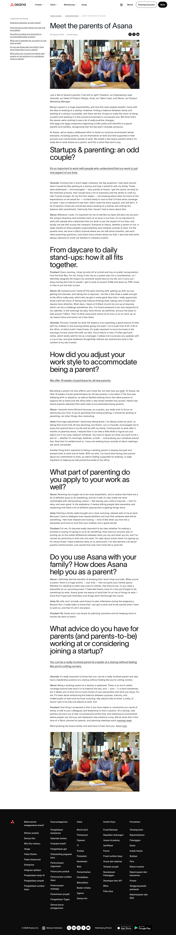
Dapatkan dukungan (113, 835)
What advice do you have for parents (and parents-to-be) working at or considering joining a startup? (27, 56)
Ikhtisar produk (31, 833)
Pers (132, 861)
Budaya (133, 856)
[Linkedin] (74, 928)
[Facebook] (83, 928)
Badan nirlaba (84, 888)
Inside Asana (136, 851)
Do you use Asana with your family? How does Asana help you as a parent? (27, 48)
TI (78, 845)
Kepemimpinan (137, 835)
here (124, 726)
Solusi (52, 5)
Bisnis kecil (82, 829)
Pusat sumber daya (112, 856)
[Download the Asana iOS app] (124, 928)
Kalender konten (58, 838)
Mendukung (69, 5)
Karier (132, 845)
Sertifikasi (108, 845)
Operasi (81, 840)
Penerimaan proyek (60, 894)
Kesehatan (82, 861)
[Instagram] (78, 928)
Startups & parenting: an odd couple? (25, 23)
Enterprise (29, 864)
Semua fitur (29, 838)
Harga (84, 5)
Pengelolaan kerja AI (34, 875)
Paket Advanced (32, 859)
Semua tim (82, 898)
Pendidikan (82, 877)
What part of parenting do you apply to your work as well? (28, 42)
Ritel (79, 866)
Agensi (80, 893)
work (122, 391)
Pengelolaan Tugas (60, 899)
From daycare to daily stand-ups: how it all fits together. (27, 29)
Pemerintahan (84, 872)
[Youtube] (88, 928)
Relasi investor (137, 866)
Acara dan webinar (112, 861)
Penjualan (82, 856)
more (57, 123)
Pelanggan (135, 840)
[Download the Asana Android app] (142, 928)
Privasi (133, 880)
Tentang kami (136, 829)
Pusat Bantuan (110, 829)
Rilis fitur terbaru (32, 843)
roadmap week (124, 720)
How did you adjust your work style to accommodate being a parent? (25, 35)
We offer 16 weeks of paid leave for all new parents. (80, 380)
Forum (106, 851)
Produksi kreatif (58, 843)
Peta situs (108, 891)
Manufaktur (82, 882)
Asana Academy (111, 840)
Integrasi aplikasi (32, 870)
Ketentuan (99, 928)
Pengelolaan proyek (34, 880)
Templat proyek (111, 866)
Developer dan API (112, 880)
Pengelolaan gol (58, 849)
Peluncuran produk (59, 871)
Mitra (105, 886)
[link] (56, 16)
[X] (69, 928)
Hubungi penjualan (146, 5)
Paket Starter (30, 854)
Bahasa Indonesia (54, 928)
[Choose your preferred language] (121, 5)
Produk (38, 5)
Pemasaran (82, 835)
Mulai (162, 5)
